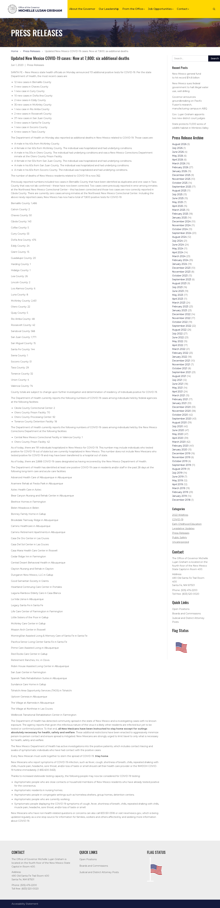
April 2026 (177, 159)
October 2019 (179, 461)
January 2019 (179, 496)
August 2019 (179, 468)
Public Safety (179, 537)
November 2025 (181, 179)
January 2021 (179, 403)
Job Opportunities (160, 8)
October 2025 (179, 182)
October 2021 (179, 368)
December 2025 (181, 175)
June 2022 (178, 337)
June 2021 (177, 383)
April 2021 (177, 391)
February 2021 (180, 399)
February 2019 (180, 492)
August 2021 (179, 376)
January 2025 (179, 217)
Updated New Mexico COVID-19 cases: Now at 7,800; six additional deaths (86, 51)
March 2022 (178, 349)
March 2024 (179, 256)
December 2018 (181, 499)
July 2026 (177, 148)
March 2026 (178, 163)
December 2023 (181, 267)
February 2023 (180, 306)
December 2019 (181, 453)
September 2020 (181, 418)
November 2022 (181, 318)
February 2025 (180, 213)
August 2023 (179, 283)
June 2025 (178, 198)
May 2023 (177, 294)
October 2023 (180, 275)
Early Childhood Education (187, 524)
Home (14, 51)
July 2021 (177, 380)
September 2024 (181, 233)
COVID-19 (177, 519)
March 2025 (178, 209)
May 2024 (177, 248)
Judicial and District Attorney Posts (99, 872)
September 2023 (181, 279)
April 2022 (177, 345)
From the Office (133, 8)
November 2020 (181, 410)
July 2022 (177, 333)
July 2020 (177, 426)
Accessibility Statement (25, 903)
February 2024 (180, 260)
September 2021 (181, 372)
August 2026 (179, 144)
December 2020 (181, 407)
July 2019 (177, 472)
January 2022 (179, 356)
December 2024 (181, 221)
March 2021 (178, 395)
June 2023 (178, 291)
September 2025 (181, 186)
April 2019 (177, 484)
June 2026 (178, 151)
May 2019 (177, 480)
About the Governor (82, 8)
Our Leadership (109, 8)
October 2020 (180, 414)
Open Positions (180, 609)
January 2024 (179, 264)
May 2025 (177, 202)
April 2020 (177, 438)
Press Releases (31, 51)
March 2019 (178, 488)
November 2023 (181, 271)
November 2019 (181, 457)
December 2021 (181, 360)
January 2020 (179, 449)
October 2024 (180, 229)
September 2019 (181, 465)
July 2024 (177, 240)
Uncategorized (180, 542)
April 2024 (177, 252)
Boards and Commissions (186, 613)
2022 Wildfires (180, 515)
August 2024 (179, 236)
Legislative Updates (183, 528)
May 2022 (177, 341)
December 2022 (181, 314)
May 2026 (177, 155)
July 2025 (177, 194)
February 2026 (180, 167)
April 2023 (177, 298)
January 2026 (179, 171)
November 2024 (181, 225)
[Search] (214, 9)
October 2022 (180, 322)
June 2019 (178, 476)
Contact (183, 8)
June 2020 (178, 430)
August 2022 (179, 329)
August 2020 (179, 422)
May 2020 (177, 434)
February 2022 (180, 352)
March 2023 (178, 302)
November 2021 (181, 364)
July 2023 (177, 287)
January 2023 (179, 310)
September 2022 (181, 325)
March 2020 (179, 441)
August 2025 (179, 190)
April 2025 (177, 206)
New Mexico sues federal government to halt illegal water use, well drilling (190, 87)
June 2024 (178, 244)
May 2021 (177, 387)
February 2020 (180, 445)
